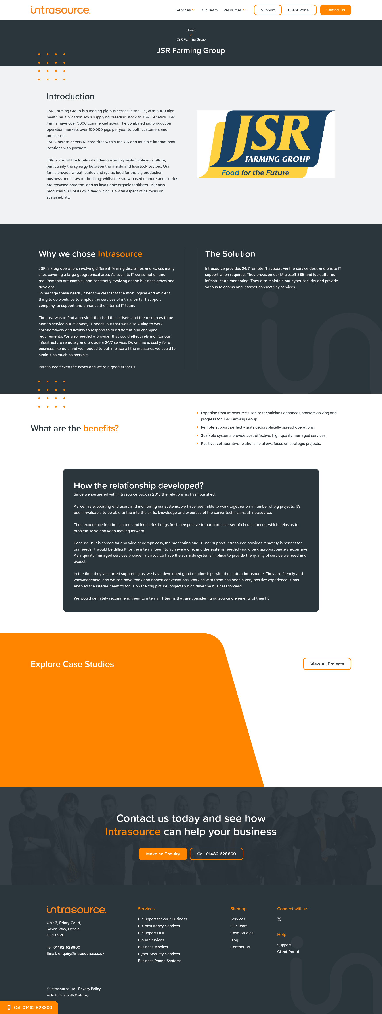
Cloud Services (151, 940)
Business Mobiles (153, 946)
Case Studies (241, 933)
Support (268, 10)
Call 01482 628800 (33, 1007)
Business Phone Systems (159, 960)
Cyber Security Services (159, 954)
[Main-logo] (60, 10)
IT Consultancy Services (159, 926)
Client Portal (299, 10)
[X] (279, 919)
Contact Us (240, 946)
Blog (234, 940)
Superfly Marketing (76, 995)
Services (237, 919)
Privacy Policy (89, 988)
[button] (193, 10)
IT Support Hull (151, 933)
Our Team (239, 926)
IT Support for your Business (162, 919)
